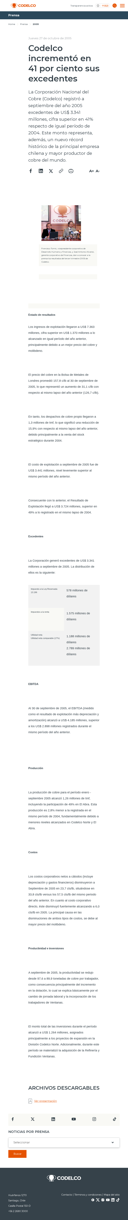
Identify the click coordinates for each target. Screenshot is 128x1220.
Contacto (66, 1194)
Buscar (18, 1153)
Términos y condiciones (88, 1194)
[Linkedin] (40, 171)
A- (98, 171)
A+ (91, 171)
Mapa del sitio (112, 1194)
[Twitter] (50, 171)
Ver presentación (45, 1101)
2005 (36, 24)
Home (11, 24)
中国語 (105, 6)
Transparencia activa (81, 5)
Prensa (24, 24)
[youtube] (74, 1120)
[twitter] (32, 1120)
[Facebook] (30, 171)
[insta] (94, 1120)
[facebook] (13, 1120)
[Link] (60, 171)
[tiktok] (114, 1120)
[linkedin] (53, 1120)
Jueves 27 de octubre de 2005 (50, 38)
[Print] (70, 171)
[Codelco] (23, 5)
